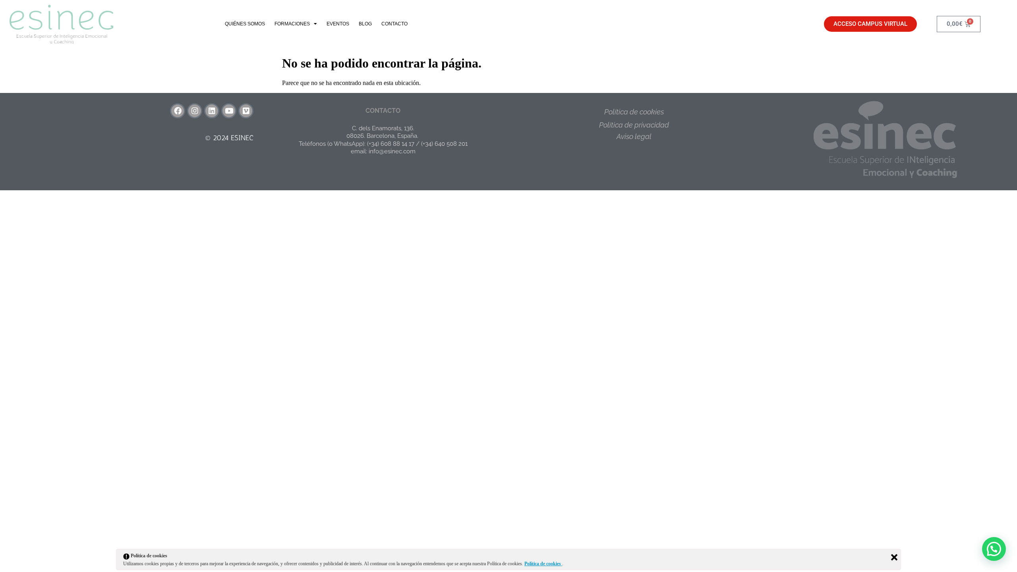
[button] (994, 549)
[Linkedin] (211, 110)
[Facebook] (177, 110)
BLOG (365, 24)
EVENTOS (338, 24)
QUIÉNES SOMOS (245, 24)
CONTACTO (394, 24)
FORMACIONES (292, 24)
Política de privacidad (634, 125)
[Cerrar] (894, 557)
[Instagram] (194, 110)
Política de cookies (634, 112)
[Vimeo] (245, 110)
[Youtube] (228, 110)
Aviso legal (634, 136)
